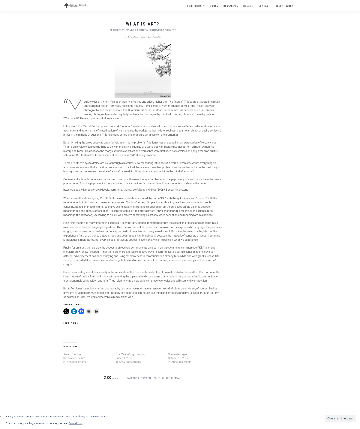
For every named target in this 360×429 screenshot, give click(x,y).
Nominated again (178, 354)
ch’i (200, 272)
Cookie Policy (75, 423)
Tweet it (146, 378)
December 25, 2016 (120, 30)
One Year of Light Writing (130, 354)
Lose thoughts (154, 36)
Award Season (72, 354)
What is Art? (142, 24)
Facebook (133, 378)
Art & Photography (136, 36)
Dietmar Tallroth (145, 30)
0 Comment (169, 30)
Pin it (157, 378)
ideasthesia (195, 179)
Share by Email (171, 378)
